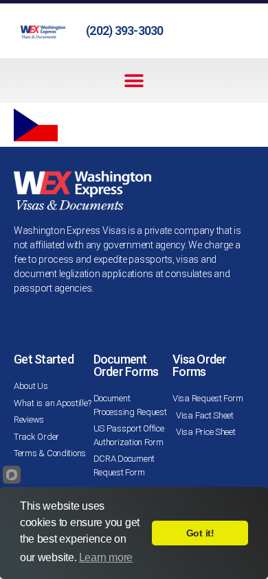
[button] (134, 80)
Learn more (106, 557)
